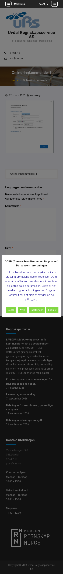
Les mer (52, 310)
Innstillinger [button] (37, 310)
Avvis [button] (22, 310)
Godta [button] (11, 310)
